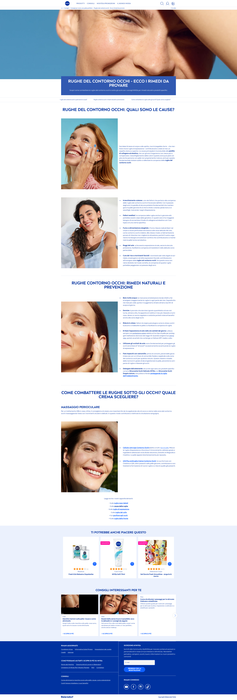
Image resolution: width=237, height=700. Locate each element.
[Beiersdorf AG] (67, 697)
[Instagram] (140, 686)
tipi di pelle (165, 448)
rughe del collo (121, 512)
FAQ (92, 667)
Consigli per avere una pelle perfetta (81, 8)
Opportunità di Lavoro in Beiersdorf (88, 664)
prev (61, 615)
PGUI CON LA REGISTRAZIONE (134, 669)
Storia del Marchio (67, 664)
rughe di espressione (121, 509)
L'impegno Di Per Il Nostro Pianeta (75, 667)
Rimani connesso (131, 680)
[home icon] (61, 8)
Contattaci (100, 667)
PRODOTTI (80, 3)
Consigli (66, 8)
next (175, 615)
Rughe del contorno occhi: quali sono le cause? (73, 99)
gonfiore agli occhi (120, 515)
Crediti (63, 652)
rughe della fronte (121, 519)
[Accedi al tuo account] (167, 4)
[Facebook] (133, 686)
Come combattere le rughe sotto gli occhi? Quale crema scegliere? (150, 99)
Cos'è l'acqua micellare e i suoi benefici (74, 683)
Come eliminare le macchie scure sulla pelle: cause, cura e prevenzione (85, 680)
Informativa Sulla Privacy (84, 649)
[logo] (67, 4)
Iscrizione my (132, 645)
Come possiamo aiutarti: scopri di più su (81, 661)
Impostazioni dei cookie (103, 649)
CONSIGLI (91, 3)
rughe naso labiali (121, 503)
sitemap (71, 652)
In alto (174, 8)
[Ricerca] (162, 4)
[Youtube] (126, 686)
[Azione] (173, 4)
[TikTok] (147, 686)
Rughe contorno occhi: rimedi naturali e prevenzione (109, 99)
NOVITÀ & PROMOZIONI (106, 3)
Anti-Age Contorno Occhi (136, 448)
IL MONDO (124, 3)
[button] (94, 564)
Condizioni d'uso (67, 649)
